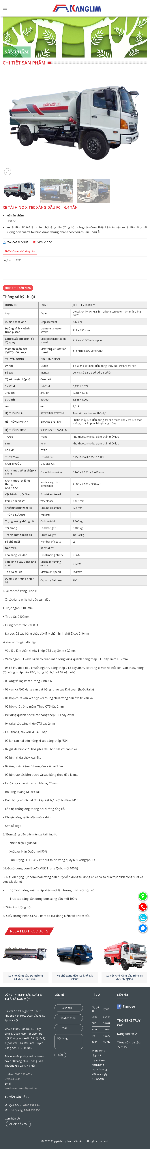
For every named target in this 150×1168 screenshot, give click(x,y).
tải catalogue (18, 242)
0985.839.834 (12, 1079)
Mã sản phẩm (15, 215)
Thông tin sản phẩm (18, 288)
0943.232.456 (22, 1074)
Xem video (45, 242)
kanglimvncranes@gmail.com (22, 1088)
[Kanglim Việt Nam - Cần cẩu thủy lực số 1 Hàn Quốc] (77, 8)
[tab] (18, 288)
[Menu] (5, 8)
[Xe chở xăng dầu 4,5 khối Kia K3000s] (75, 954)
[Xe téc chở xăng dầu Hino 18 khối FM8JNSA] (124, 954)
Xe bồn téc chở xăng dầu (21, 251)
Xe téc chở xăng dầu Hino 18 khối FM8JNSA (124, 977)
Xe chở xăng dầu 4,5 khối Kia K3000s (75, 977)
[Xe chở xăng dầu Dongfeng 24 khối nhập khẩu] (25, 954)
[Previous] (10, 122)
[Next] (139, 122)
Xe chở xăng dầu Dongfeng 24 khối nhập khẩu (25, 977)
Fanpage (128, 1006)
